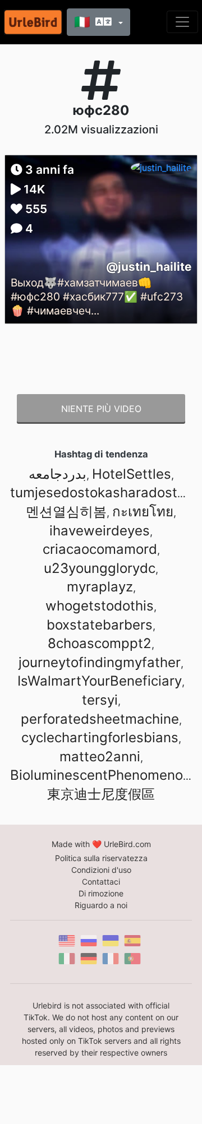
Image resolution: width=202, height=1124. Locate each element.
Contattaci (101, 881)
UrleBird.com (127, 844)
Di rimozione (101, 893)
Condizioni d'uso (101, 870)
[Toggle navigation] (182, 22)
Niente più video (101, 408)
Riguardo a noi (101, 905)
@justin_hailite (148, 267)
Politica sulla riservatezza (101, 858)
